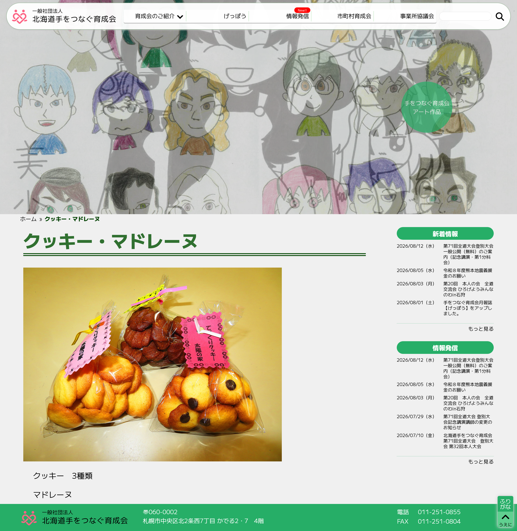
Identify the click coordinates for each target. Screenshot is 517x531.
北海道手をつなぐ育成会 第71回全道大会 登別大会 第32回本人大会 (468, 440)
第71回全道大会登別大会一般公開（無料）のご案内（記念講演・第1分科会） (468, 254)
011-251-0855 (439, 511)
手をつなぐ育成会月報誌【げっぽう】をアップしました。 (467, 307)
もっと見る (481, 328)
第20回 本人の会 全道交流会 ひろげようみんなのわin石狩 (468, 289)
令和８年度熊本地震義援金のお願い (467, 273)
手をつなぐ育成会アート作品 (426, 107)
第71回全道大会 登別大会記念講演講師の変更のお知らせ (467, 421)
